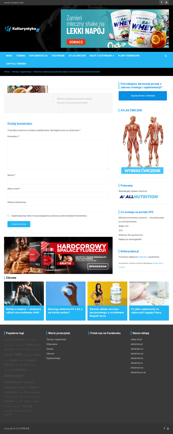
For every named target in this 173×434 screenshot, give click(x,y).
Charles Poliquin (36, 349)
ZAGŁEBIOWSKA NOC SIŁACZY (24, 411)
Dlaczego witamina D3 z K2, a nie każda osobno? (65, 311)
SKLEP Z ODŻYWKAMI (101, 55)
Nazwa (11, 175)
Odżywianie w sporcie (15, 387)
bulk (27, 349)
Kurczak (19, 365)
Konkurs (21, 360)
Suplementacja (38, 55)
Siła (21, 401)
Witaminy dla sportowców (131, 235)
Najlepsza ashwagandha (130, 239)
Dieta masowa (28, 355)
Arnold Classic (31, 340)
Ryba (17, 401)
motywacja (19, 369)
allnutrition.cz (137, 349)
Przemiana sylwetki (26, 397)
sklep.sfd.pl (136, 339)
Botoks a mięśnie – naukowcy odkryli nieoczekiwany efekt (23, 311)
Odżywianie (58, 55)
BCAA (12, 345)
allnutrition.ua (137, 367)
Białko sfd (123, 226)
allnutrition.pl (137, 344)
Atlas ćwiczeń (77, 55)
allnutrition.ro (137, 363)
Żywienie (8, 414)
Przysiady (37, 397)
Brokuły (22, 349)
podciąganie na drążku (11, 397)
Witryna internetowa (16, 202)
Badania (6, 345)
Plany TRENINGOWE (128, 55)
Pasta (21, 393)
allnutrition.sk (137, 353)
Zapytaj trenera (16, 63)
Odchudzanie (13, 382)
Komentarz (13, 136)
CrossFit (8, 354)
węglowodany (8, 411)
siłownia (27, 401)
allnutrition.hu (137, 358)
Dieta (18, 354)
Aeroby (7, 340)
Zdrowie (50, 353)
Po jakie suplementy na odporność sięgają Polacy (146, 311)
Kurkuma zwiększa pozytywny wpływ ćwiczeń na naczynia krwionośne (74, 100)
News (9, 55)
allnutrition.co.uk (138, 372)
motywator (13, 375)
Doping (49, 349)
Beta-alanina (20, 345)
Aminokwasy (18, 339)
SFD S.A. (25, 428)
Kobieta (13, 360)
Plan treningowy (32, 392)
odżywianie (29, 382)
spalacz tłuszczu (139, 191)
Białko (29, 344)
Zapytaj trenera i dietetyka (143, 95)
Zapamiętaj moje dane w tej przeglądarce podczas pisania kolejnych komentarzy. (49, 215)
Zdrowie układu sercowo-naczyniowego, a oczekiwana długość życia (106, 312)
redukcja (9, 401)
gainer (37, 354)
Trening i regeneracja (56, 339)
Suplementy (16, 406)
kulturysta (9, 364)
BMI (17, 349)
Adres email (13, 188)
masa (27, 364)
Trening (20, 55)
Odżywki (142, 257)
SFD (121, 230)
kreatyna (31, 360)
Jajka (6, 361)
